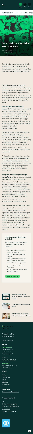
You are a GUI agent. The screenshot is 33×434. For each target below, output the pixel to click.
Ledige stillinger (6, 377)
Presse (4, 379)
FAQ (3, 401)
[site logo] (7, 5)
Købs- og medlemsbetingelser (10, 406)
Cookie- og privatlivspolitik (9, 404)
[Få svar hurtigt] (29, 431)
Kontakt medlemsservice (9, 360)
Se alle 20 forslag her (12, 276)
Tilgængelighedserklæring (9, 411)
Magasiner (5, 382)
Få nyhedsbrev (6, 384)
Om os (4, 375)
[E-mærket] (6, 423)
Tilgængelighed (6, 409)
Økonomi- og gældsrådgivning (10, 392)
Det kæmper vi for (7, 12)
